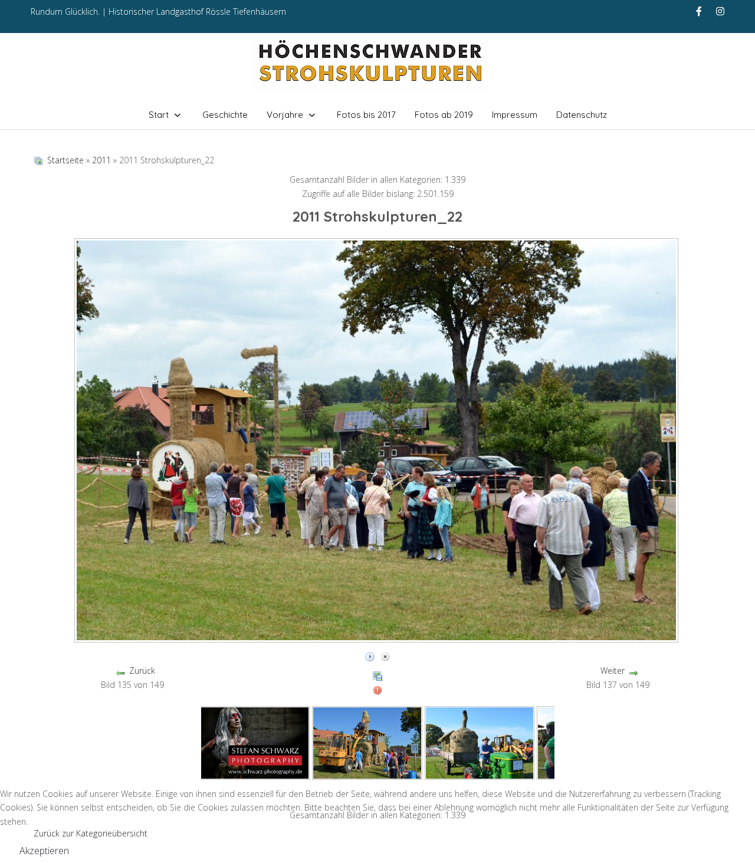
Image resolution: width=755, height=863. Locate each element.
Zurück (142, 670)
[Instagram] (720, 11)
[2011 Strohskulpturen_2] (480, 741)
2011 (101, 160)
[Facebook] (699, 11)
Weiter (612, 670)
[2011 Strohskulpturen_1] (367, 741)
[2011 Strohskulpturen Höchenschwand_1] (255, 741)
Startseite (65, 160)
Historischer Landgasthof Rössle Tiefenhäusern (197, 11)
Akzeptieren (44, 850)
